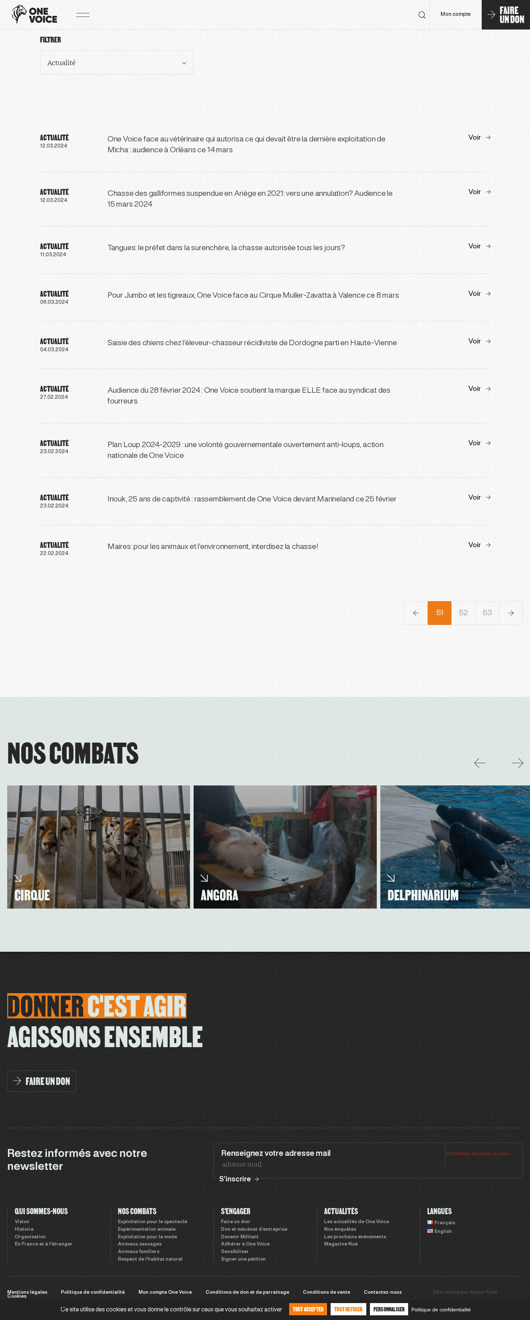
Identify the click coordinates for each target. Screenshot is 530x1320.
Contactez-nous (383, 1292)
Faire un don (235, 1222)
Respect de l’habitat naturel (150, 1259)
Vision (22, 1222)
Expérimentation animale (147, 1229)
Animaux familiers (138, 1252)
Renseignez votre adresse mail (276, 1153)
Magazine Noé (341, 1244)
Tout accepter (308, 1309)
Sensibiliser (235, 1252)
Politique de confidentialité (93, 1292)
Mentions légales (27, 1292)
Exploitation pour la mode (147, 1237)
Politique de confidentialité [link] (441, 1309)
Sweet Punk (483, 1292)
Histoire (24, 1229)
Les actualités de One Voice (356, 1222)
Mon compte (456, 14)
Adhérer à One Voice (245, 1244)
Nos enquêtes (340, 1229)
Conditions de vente (326, 1292)
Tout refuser (348, 1309)
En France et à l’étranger (43, 1244)
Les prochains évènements (355, 1237)
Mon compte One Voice (165, 1292)
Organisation (30, 1237)
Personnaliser (389, 1309)
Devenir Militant (240, 1237)
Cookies (16, 1296)
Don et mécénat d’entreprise (254, 1229)
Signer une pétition (243, 1259)
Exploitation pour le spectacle (152, 1222)
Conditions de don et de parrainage (247, 1292)
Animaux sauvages (140, 1244)
